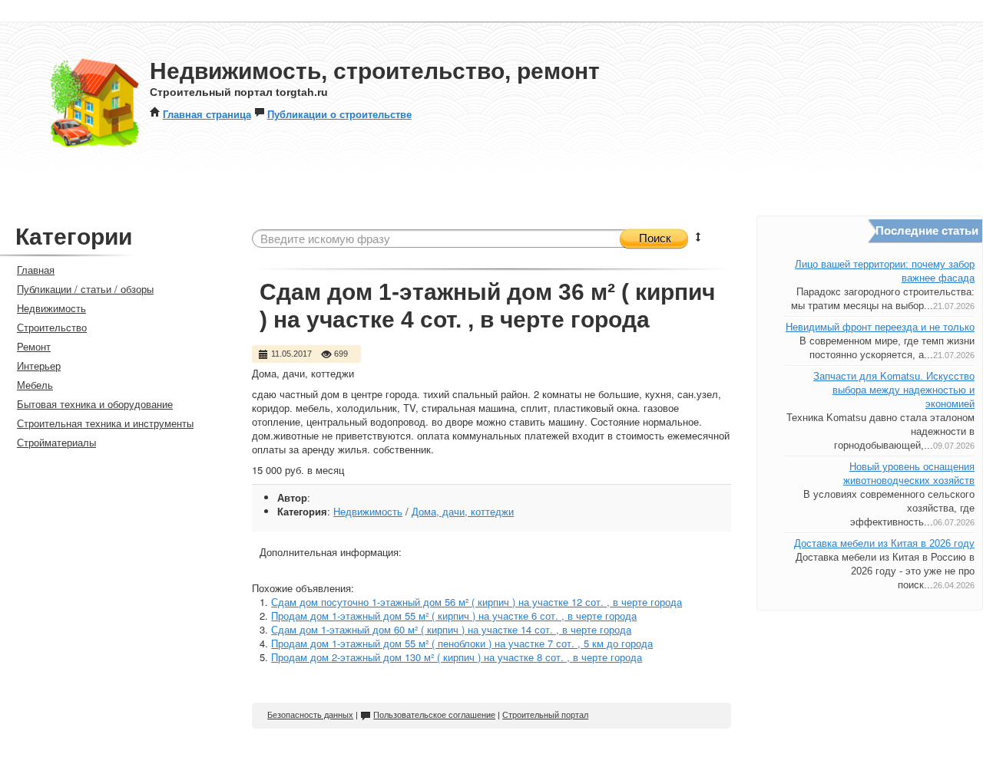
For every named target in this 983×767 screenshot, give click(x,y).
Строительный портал (545, 714)
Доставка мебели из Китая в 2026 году (884, 543)
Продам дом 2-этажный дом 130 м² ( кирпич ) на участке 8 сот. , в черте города (456, 657)
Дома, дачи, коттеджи (463, 511)
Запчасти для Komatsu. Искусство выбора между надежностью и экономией (894, 390)
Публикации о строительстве (339, 114)
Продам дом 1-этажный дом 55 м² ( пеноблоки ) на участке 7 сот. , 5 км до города (462, 643)
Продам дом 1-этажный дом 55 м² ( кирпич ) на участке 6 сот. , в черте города (454, 615)
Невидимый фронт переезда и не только (880, 327)
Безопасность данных (310, 714)
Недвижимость (367, 511)
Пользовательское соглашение (434, 714)
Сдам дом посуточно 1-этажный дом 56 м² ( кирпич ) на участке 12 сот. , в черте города (476, 601)
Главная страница (207, 114)
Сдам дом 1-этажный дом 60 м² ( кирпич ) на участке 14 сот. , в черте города (451, 629)
